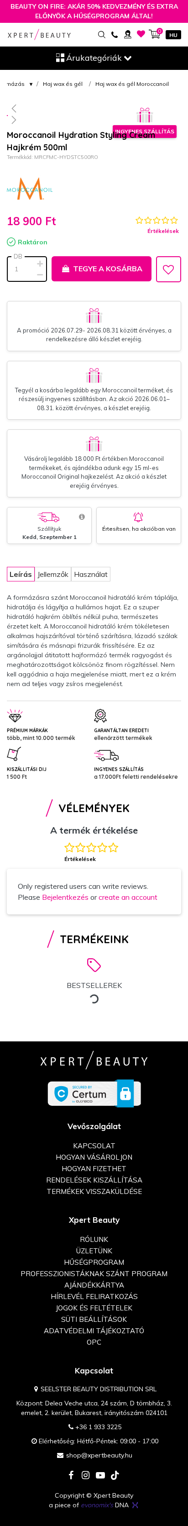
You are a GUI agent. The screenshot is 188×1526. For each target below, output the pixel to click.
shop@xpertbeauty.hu (99, 1455)
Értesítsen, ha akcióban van (139, 528)
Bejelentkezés (65, 897)
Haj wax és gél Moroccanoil (132, 83)
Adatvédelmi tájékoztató (94, 1330)
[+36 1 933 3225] (114, 34)
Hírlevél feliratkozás (94, 1296)
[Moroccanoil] (29, 188)
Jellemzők (52, 574)
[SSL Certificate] (94, 1093)
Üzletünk (94, 1250)
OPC (94, 1342)
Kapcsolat (94, 1145)
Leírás (21, 574)
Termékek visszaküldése (94, 1191)
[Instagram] (85, 1476)
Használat (91, 574)
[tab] (21, 574)
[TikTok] (115, 1476)
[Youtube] (100, 1476)
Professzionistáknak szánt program (94, 1273)
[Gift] (145, 115)
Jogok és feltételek (94, 1308)
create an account (128, 897)
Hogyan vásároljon (94, 1157)
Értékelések (163, 230)
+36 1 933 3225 (98, 1427)
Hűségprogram (94, 1262)
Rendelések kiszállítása (94, 1180)
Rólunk (94, 1239)
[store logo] (39, 34)
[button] (94, 108)
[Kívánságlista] (141, 34)
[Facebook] (71, 1476)
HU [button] (173, 35)
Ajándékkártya (94, 1285)
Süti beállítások (94, 1319)
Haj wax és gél (63, 83)
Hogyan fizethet (94, 1168)
